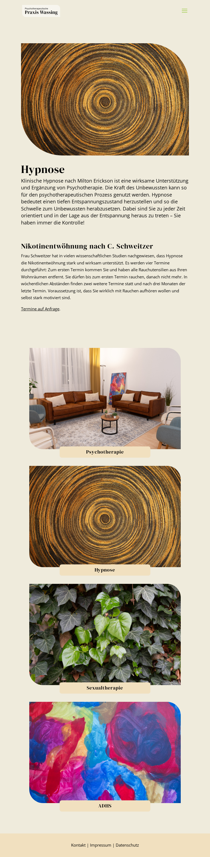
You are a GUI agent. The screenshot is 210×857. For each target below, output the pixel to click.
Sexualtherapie (105, 687)
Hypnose (105, 569)
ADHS (105, 805)
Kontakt (78, 845)
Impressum (100, 845)
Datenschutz (127, 845)
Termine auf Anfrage (40, 308)
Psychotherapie (105, 451)
